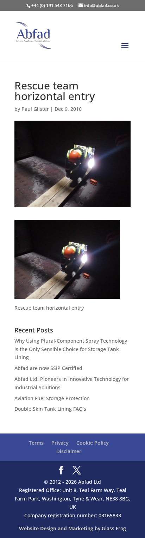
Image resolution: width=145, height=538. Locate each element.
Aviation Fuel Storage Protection (52, 398)
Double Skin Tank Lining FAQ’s (50, 408)
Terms (36, 442)
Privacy (60, 442)
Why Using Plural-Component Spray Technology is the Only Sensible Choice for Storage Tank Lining (70, 349)
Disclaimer (68, 451)
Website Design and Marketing (56, 528)
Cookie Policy (92, 442)
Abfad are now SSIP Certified (48, 368)
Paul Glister (35, 109)
